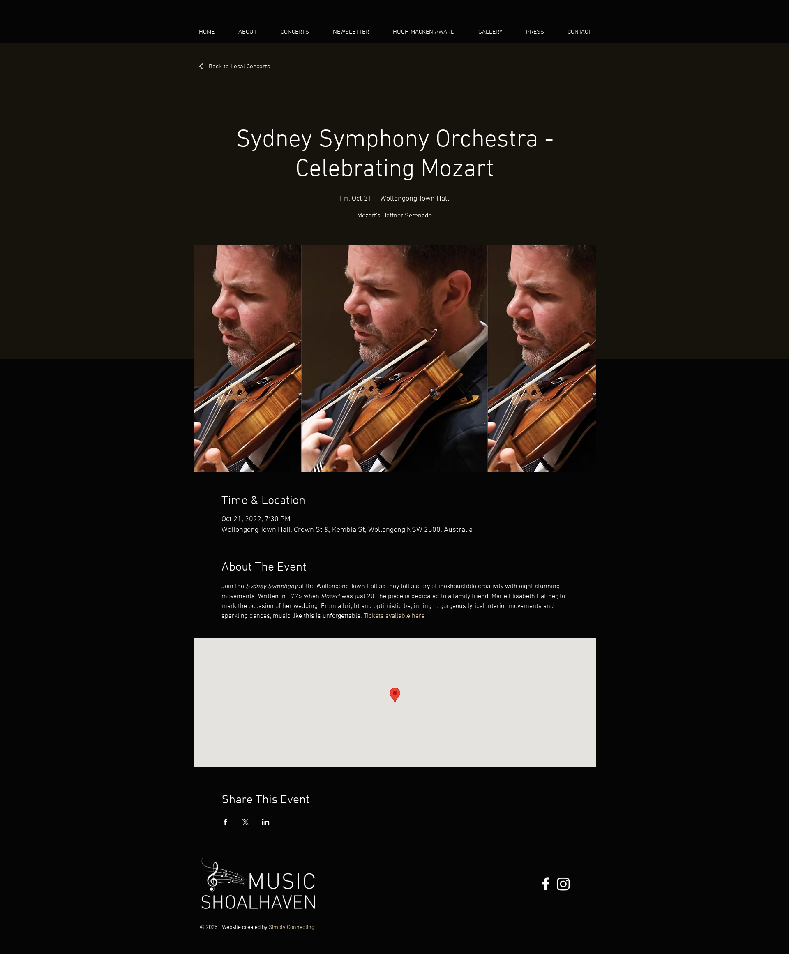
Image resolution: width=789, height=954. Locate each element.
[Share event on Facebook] (225, 822)
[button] (300, 32)
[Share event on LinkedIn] (266, 822)
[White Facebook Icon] (545, 883)
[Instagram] (563, 883)
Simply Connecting (291, 927)
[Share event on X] (245, 822)
